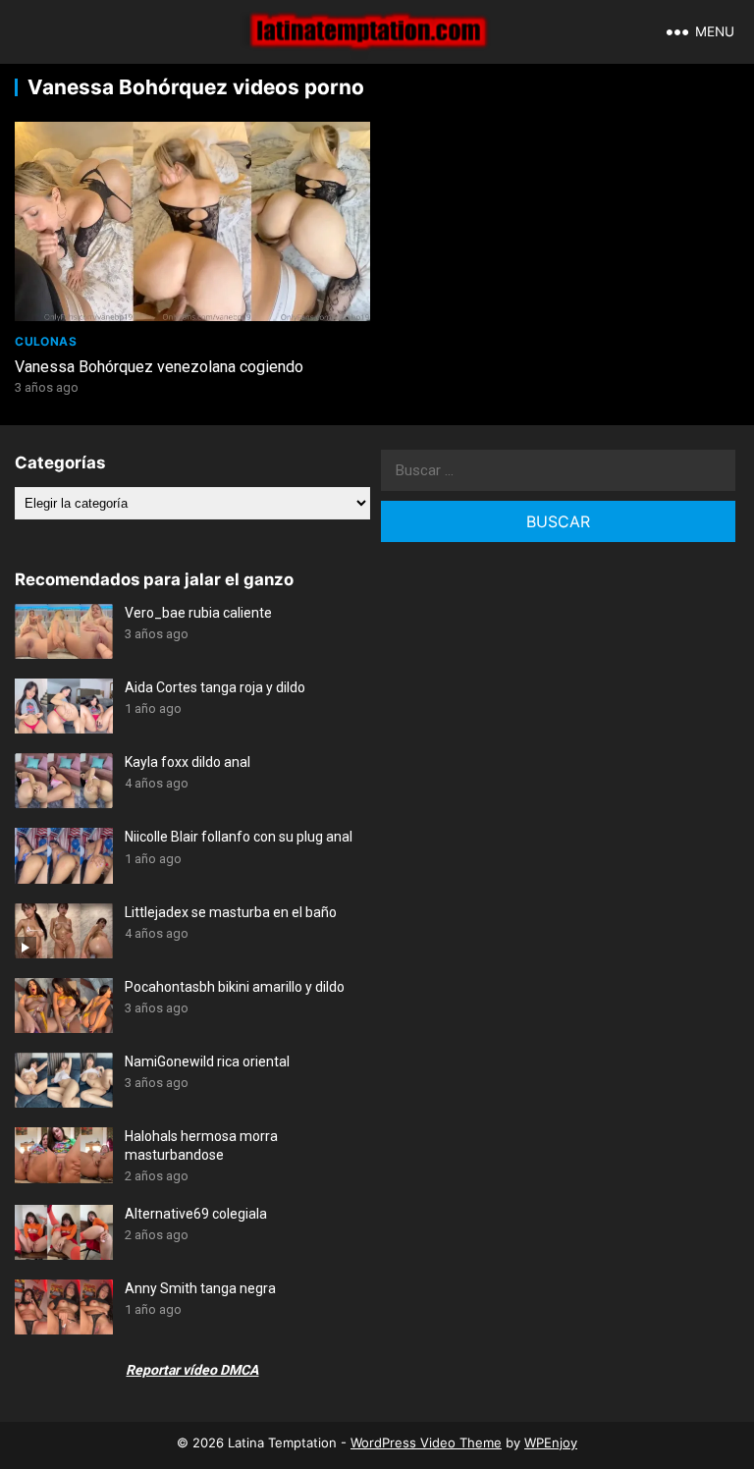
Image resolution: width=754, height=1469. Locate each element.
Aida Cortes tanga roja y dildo (215, 687)
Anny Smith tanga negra (200, 1288)
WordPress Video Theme (426, 1442)
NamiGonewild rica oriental (207, 1061)
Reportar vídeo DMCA (192, 1370)
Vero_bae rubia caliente (198, 613)
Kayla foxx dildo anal (187, 762)
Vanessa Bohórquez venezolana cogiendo (159, 366)
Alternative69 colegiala (196, 1214)
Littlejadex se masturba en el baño (231, 912)
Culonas (46, 341)
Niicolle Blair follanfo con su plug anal (238, 836)
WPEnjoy (550, 1442)
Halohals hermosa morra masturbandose (201, 1145)
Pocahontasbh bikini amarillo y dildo (235, 987)
